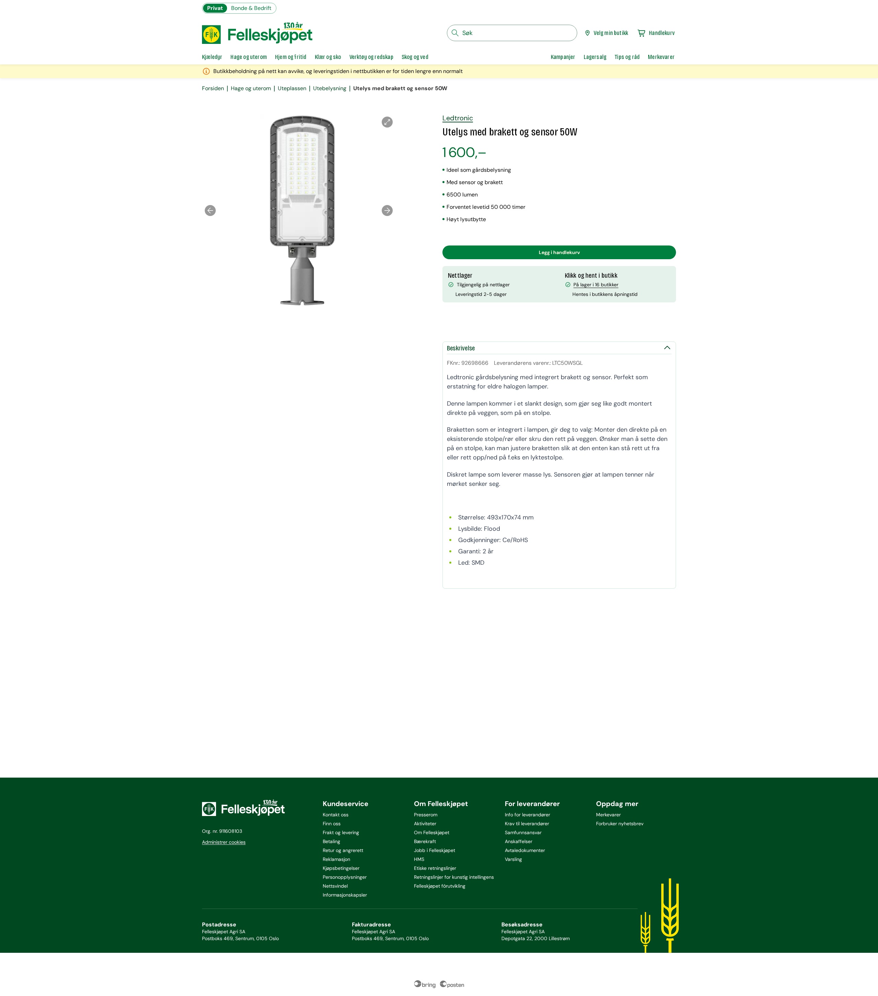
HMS (419, 859)
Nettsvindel (335, 886)
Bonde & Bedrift (251, 8)
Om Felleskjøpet (431, 832)
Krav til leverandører (527, 823)
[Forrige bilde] (210, 210)
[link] (563, 56)
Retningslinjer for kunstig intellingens (454, 877)
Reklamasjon (336, 859)
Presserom (425, 815)
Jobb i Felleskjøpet (434, 850)
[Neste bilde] (387, 210)
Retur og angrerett (343, 850)
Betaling (331, 841)
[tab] (212, 56)
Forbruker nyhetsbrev (619, 823)
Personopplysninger (345, 877)
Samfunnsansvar (523, 832)
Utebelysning (329, 88)
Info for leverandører (527, 815)
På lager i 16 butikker (595, 284)
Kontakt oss (335, 815)
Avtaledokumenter (525, 850)
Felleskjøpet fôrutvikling (439, 886)
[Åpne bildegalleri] (387, 122)
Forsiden (213, 88)
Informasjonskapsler (345, 895)
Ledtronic (457, 118)
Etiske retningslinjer (435, 868)
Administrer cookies (224, 842)
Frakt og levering (341, 832)
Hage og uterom (251, 88)
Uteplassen (292, 88)
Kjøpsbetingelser (341, 868)
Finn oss (332, 823)
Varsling (513, 859)
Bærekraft (425, 841)
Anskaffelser (518, 841)
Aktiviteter (425, 823)
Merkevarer (608, 815)
